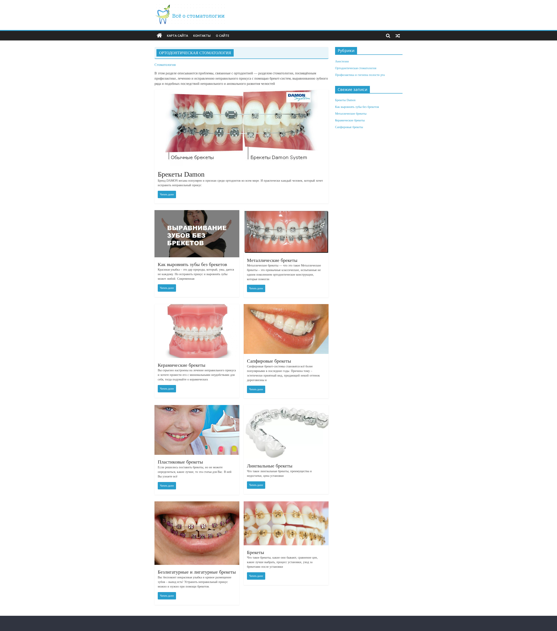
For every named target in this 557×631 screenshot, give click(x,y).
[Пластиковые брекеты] (196, 407)
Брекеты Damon (181, 174)
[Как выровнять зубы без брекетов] (196, 212)
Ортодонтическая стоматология (355, 68)
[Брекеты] (286, 504)
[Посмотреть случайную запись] (398, 35)
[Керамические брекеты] (196, 306)
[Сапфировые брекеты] (286, 306)
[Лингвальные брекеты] (286, 407)
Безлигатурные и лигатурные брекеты (197, 572)
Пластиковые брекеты (180, 462)
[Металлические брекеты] (286, 212)
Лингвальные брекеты (269, 466)
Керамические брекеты (181, 365)
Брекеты (255, 552)
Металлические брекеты (272, 260)
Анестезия (342, 61)
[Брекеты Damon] (241, 92)
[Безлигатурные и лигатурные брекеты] (196, 504)
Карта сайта (177, 35)
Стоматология (165, 65)
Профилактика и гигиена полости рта (360, 75)
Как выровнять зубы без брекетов (192, 264)
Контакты (202, 35)
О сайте (222, 35)
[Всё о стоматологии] (190, 7)
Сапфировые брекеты (269, 361)
